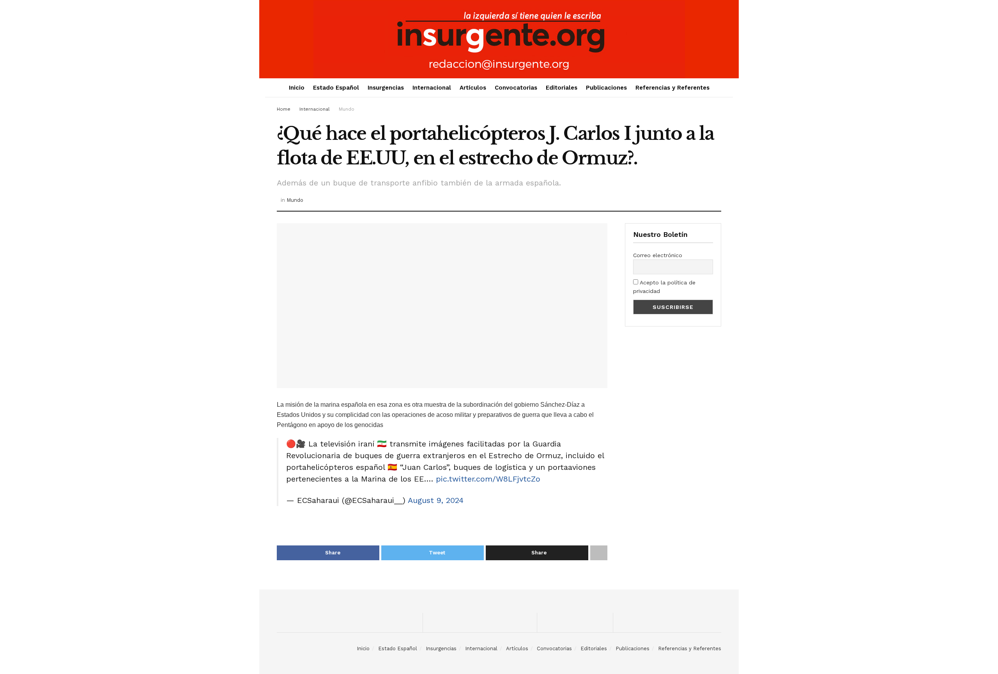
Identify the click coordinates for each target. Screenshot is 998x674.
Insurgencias (386, 87)
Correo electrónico (657, 255)
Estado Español (336, 87)
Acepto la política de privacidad (664, 286)
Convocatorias (516, 87)
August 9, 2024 (436, 500)
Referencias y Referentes (672, 87)
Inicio (296, 87)
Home (283, 109)
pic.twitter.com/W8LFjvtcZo (488, 478)
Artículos (473, 87)
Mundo (346, 109)
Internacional (431, 87)
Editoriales (561, 87)
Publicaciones (606, 87)
